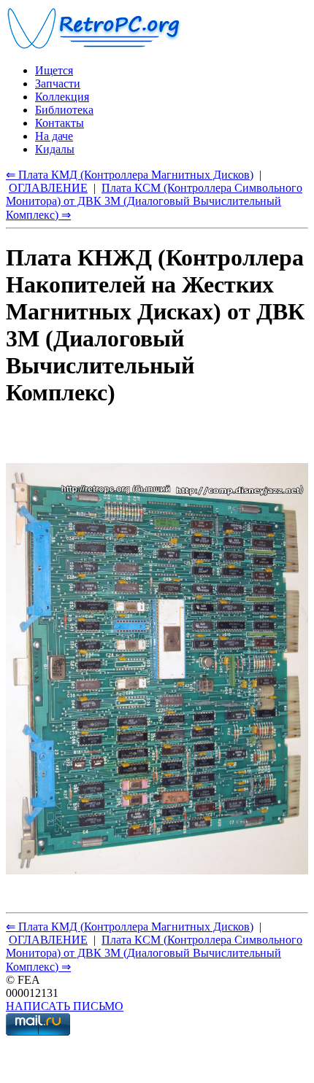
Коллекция (62, 96)
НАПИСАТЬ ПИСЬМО (64, 1006)
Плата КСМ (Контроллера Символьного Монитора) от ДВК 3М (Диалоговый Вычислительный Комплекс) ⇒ (154, 201)
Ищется (54, 70)
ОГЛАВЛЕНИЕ (48, 188)
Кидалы (54, 149)
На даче (54, 136)
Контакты (59, 123)
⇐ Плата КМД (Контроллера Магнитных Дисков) (129, 174)
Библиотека (64, 110)
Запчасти (57, 83)
